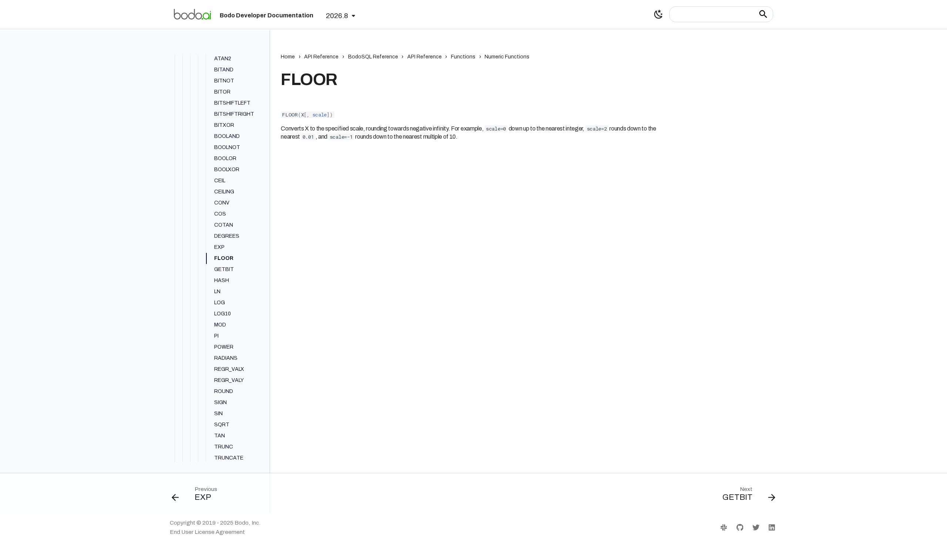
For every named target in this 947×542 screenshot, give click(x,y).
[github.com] (740, 527)
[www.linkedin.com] (772, 527)
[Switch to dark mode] (658, 14)
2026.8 (337, 16)
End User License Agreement (207, 532)
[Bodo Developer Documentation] (192, 14)
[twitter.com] (756, 527)
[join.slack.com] (724, 527)
